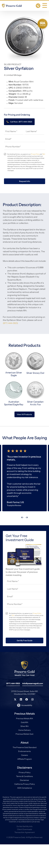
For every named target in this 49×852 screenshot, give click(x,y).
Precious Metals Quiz (24, 734)
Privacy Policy (35, 154)
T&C (43, 154)
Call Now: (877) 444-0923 (21, 122)
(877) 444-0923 (10, 323)
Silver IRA (25, 726)
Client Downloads (24, 829)
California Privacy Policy (24, 784)
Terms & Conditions (24, 776)
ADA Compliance (24, 788)
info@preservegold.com (32, 683)
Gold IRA (24, 722)
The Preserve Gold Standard (24, 747)
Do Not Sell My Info (24, 826)
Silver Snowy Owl (35, 373)
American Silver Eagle (13, 374)
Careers (24, 755)
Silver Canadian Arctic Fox (35, 403)
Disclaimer (24, 780)
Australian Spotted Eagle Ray (13, 403)
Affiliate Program (24, 759)
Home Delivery (24, 730)
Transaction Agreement (24, 832)
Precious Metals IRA (24, 718)
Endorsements (24, 751)
